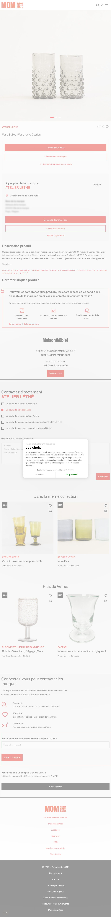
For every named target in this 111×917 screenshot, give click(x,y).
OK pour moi (72, 474)
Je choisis (39, 474)
